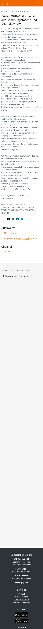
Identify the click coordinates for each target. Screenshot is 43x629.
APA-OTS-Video (21, 597)
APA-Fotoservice (21, 599)
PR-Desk (21, 594)
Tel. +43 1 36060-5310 (21, 572)
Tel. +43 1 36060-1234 (21, 578)
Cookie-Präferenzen (21, 602)
